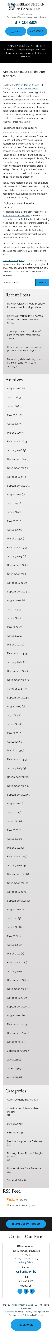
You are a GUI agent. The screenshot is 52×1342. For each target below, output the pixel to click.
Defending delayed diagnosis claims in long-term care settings (24, 363)
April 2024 (13, 635)
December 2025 (16, 459)
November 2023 (16, 679)
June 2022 (13, 821)
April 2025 (13, 529)
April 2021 (12, 944)
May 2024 (12, 626)
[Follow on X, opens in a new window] (26, 1291)
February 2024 (15, 653)
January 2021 (14, 971)
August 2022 (14, 803)
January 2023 (14, 768)
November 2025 (16, 467)
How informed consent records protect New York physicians (25, 349)
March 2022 (14, 847)
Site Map (19, 1311)
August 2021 (14, 909)
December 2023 (16, 671)
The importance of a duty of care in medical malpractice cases (24, 335)
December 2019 (16, 1033)
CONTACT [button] (37, 31)
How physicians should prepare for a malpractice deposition (26, 305)
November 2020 (16, 988)
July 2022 (12, 812)
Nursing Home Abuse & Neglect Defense (26, 1155)
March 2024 (14, 644)
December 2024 (16, 565)
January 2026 (14, 450)
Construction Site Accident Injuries (23, 1110)
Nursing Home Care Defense (24, 1168)
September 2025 (17, 485)
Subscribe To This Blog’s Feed (22, 1205)
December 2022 (16, 776)
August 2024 (14, 600)
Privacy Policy (32, 1311)
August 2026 (14, 388)
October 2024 (15, 582)
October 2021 (15, 891)
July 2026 (12, 397)
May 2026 (12, 414)
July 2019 (12, 1059)
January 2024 (14, 662)
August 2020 (14, 1015)
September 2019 (17, 1050)
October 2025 (15, 476)
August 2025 (14, 494)
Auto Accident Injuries (28, 88)
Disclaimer (8, 1311)
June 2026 (13, 406)
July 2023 (12, 715)
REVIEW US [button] (26, 1324)
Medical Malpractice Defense (24, 1141)
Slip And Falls (15, 1180)
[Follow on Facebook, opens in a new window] (19, 1291)
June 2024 (13, 618)
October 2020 (15, 997)
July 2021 (12, 918)
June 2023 (13, 724)
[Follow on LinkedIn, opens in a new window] (32, 1291)
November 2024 (16, 574)
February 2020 (15, 1024)
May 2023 (12, 732)
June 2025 (13, 512)
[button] (16, 31)
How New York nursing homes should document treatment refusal (25, 319)
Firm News (13, 1132)
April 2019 (13, 1077)
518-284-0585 (26, 22)
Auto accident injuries (13, 260)
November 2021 (16, 883)
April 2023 (13, 741)
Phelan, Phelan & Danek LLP (30, 85)
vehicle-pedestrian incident (16, 215)
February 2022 (15, 856)
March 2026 (14, 432)
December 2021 (16, 874)
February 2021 (15, 962)
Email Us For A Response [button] (27, 1224)
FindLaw (39, 1315)
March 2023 (14, 750)
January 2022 (14, 865)
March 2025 (14, 538)
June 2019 (13, 1068)
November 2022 (16, 785)
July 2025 (12, 503)
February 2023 (15, 759)
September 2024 (17, 591)
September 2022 (17, 794)
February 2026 (15, 441)
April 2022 (12, 838)
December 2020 (16, 980)
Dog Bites (13, 1123)
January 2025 (14, 556)
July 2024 (12, 609)
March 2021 (13, 953)
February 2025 (15, 547)
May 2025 (12, 521)
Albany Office (26, 1262)
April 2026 (13, 423)
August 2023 (14, 706)
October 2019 (15, 1041)
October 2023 (15, 688)
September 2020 (17, 1006)
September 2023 (17, 697)
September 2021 (16, 900)
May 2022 (12, 829)
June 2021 (12, 927)
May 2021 (12, 936)
